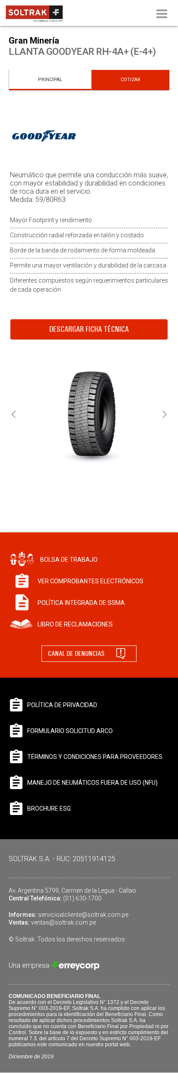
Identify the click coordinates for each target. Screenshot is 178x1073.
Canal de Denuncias (76, 653)
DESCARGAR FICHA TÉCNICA (89, 329)
